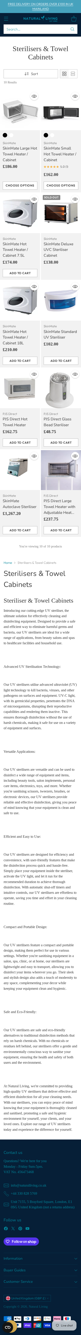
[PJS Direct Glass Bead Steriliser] (61, 388)
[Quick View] (34, 96)
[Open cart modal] (73, 18)
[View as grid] (64, 73)
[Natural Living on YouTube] (27, 1229)
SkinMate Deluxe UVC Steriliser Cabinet (58, 249)
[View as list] (73, 73)
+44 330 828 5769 (24, 1193)
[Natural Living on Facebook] (6, 1229)
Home (8, 563)
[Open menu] (6, 18)
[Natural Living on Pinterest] (20, 1229)
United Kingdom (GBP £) (28, 1298)
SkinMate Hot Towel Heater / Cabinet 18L (15, 337)
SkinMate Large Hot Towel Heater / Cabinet (20, 154)
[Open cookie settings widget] (7, 1327)
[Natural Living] (40, 19)
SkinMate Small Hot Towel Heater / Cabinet (60, 154)
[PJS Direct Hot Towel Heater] (20, 388)
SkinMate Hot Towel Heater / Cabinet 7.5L (15, 249)
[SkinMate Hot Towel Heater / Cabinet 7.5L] (20, 213)
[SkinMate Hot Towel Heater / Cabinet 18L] (20, 301)
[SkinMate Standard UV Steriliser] (61, 301)
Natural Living (38, 1306)
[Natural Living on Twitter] (13, 1229)
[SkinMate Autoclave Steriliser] (20, 470)
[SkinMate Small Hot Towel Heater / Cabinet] (61, 110)
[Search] (72, 29)
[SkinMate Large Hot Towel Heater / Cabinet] (20, 110)
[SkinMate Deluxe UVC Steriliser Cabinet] (61, 213)
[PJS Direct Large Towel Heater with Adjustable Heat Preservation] (61, 470)
